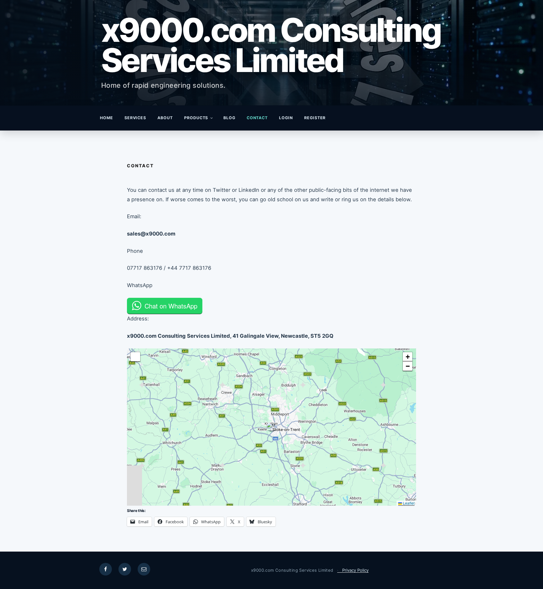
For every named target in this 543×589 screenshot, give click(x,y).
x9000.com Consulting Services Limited (271, 45)
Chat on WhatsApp (171, 305)
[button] (271, 427)
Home (106, 117)
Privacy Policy (355, 570)
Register (315, 117)
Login (286, 117)
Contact (257, 117)
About (165, 117)
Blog (229, 117)
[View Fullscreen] (135, 357)
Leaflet (408, 503)
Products (196, 117)
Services (135, 117)
